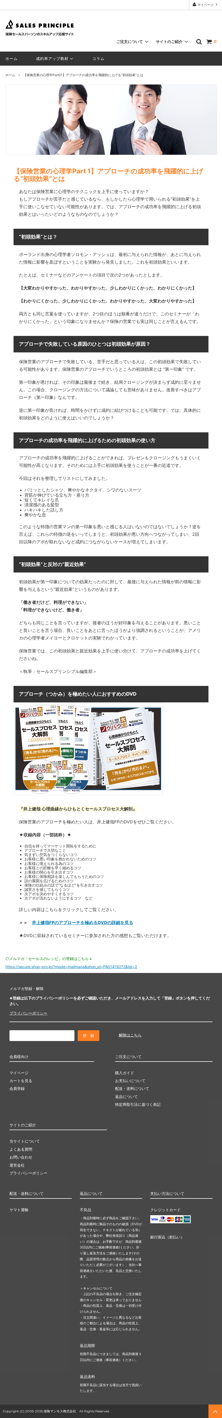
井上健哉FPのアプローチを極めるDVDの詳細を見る (82, 922)
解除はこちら (130, 1035)
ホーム (11, 58)
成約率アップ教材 (52, 58)
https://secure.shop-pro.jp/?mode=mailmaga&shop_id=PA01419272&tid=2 (71, 966)
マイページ (205, 5)
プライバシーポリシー (28, 1013)
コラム (98, 58)
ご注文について (129, 41)
